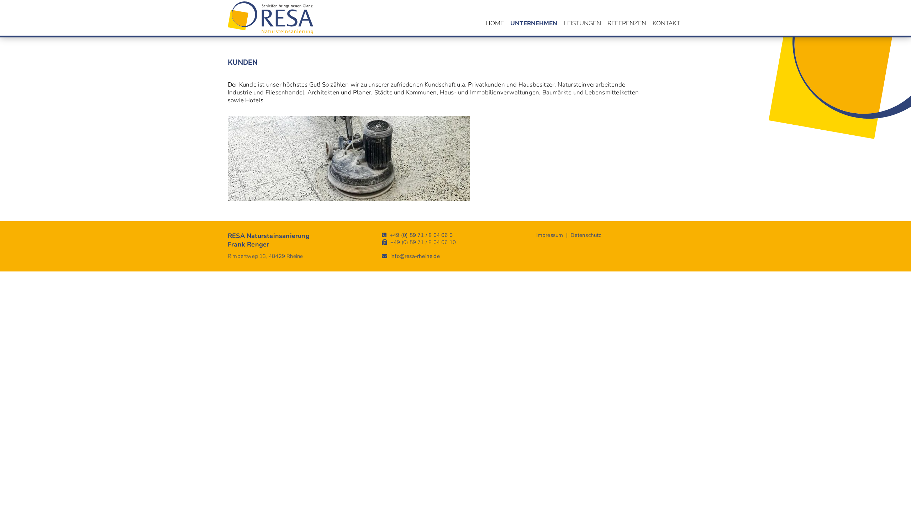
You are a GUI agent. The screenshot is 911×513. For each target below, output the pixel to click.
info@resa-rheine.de (415, 256)
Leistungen (582, 23)
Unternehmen (533, 23)
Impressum (549, 235)
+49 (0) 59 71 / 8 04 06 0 (421, 235)
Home (495, 23)
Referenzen (626, 23)
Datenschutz (585, 235)
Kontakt (666, 23)
